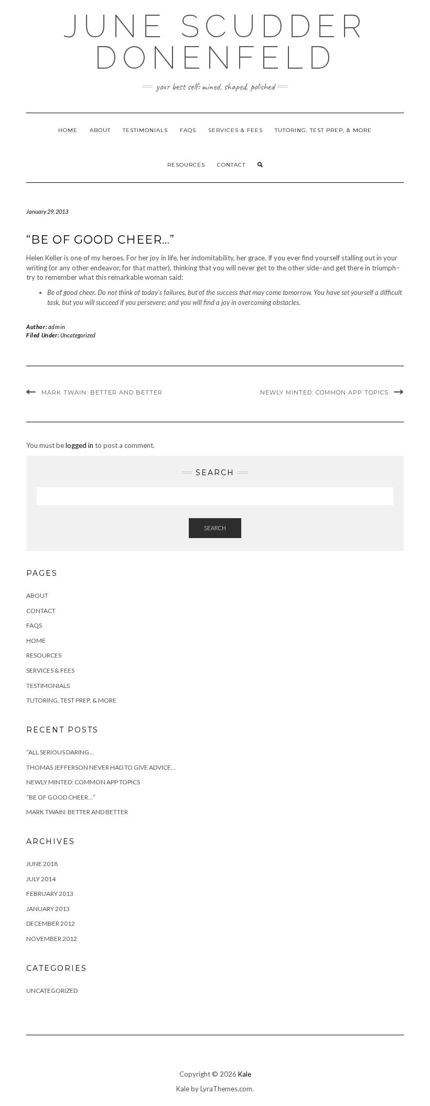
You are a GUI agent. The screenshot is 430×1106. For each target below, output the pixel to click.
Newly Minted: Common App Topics (324, 392)
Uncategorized (77, 335)
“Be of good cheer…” (60, 797)
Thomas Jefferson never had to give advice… (101, 767)
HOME (68, 130)
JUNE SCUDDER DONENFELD (215, 42)
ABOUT (100, 130)
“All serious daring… (60, 752)
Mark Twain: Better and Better (102, 392)
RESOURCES (186, 164)
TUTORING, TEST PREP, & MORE (323, 130)
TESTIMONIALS (145, 130)
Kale (244, 1074)
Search (215, 527)
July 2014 (41, 879)
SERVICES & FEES (235, 130)
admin (57, 326)
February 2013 (49, 893)
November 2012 (51, 939)
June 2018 (42, 864)
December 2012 (50, 923)
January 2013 (48, 909)
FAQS (188, 130)
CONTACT (231, 164)
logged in (79, 445)
